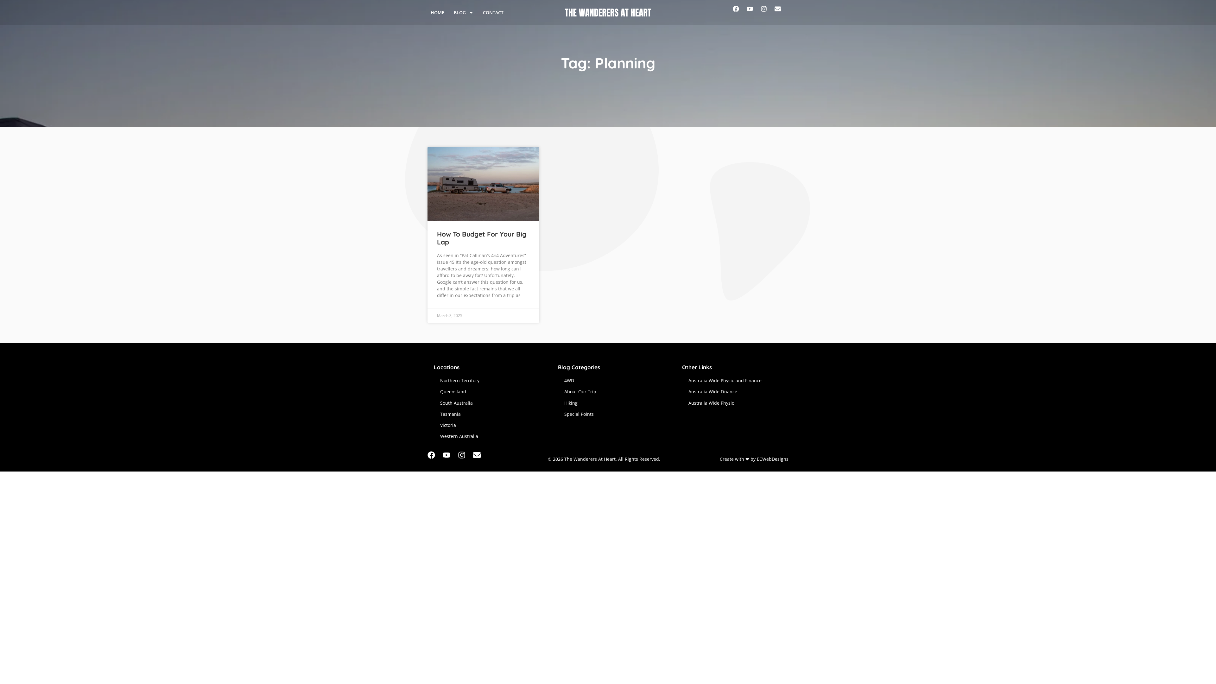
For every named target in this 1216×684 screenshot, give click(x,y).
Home (437, 13)
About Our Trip (580, 392)
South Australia (456, 403)
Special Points (579, 414)
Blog (460, 13)
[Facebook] (740, 13)
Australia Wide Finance (712, 392)
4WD (569, 380)
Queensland (453, 392)
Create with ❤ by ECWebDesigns (754, 459)
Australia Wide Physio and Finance (725, 380)
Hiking (571, 403)
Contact (493, 13)
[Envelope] (781, 13)
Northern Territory (459, 380)
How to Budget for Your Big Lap (481, 238)
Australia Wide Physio (711, 403)
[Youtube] (754, 13)
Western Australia (459, 436)
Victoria (448, 425)
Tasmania (450, 414)
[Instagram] (768, 13)
